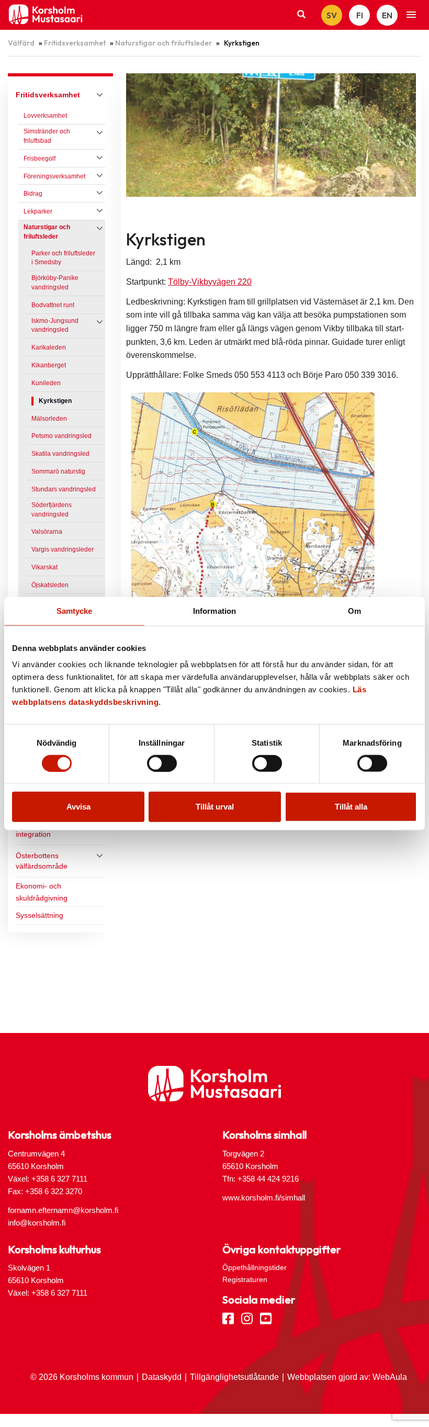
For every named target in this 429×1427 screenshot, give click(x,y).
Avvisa (78, 806)
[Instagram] (247, 1317)
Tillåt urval (215, 806)
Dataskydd (162, 1377)
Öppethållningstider (254, 1267)
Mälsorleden (49, 418)
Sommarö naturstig (58, 471)
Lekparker (38, 211)
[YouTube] (266, 1317)
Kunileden (46, 383)
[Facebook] (228, 1317)
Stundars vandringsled (63, 489)
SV (331, 15)
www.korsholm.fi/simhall (263, 1197)
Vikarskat (44, 567)
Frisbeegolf (39, 158)
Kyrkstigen (55, 400)
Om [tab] (354, 610)
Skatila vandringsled (60, 453)
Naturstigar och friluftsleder (163, 43)
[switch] (162, 763)
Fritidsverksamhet (75, 43)
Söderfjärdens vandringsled (51, 509)
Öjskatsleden (50, 585)
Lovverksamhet (45, 115)
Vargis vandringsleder (62, 549)
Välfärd (21, 43)
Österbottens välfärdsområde (41, 860)
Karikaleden (48, 347)
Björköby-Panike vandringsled (54, 282)
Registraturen (244, 1279)
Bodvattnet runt (52, 305)
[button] (411, 15)
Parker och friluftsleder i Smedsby (63, 258)
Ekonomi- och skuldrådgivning (41, 892)
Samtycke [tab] (75, 610)
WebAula (389, 1377)
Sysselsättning (39, 915)
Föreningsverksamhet (54, 176)
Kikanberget (48, 365)
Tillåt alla (351, 806)
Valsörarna (46, 531)
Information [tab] (214, 610)
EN (387, 15)
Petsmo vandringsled (61, 436)
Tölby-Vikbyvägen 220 (210, 281)
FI (359, 15)
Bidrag (33, 193)
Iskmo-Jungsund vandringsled (54, 325)
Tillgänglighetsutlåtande (234, 1377)
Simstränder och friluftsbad (47, 136)
